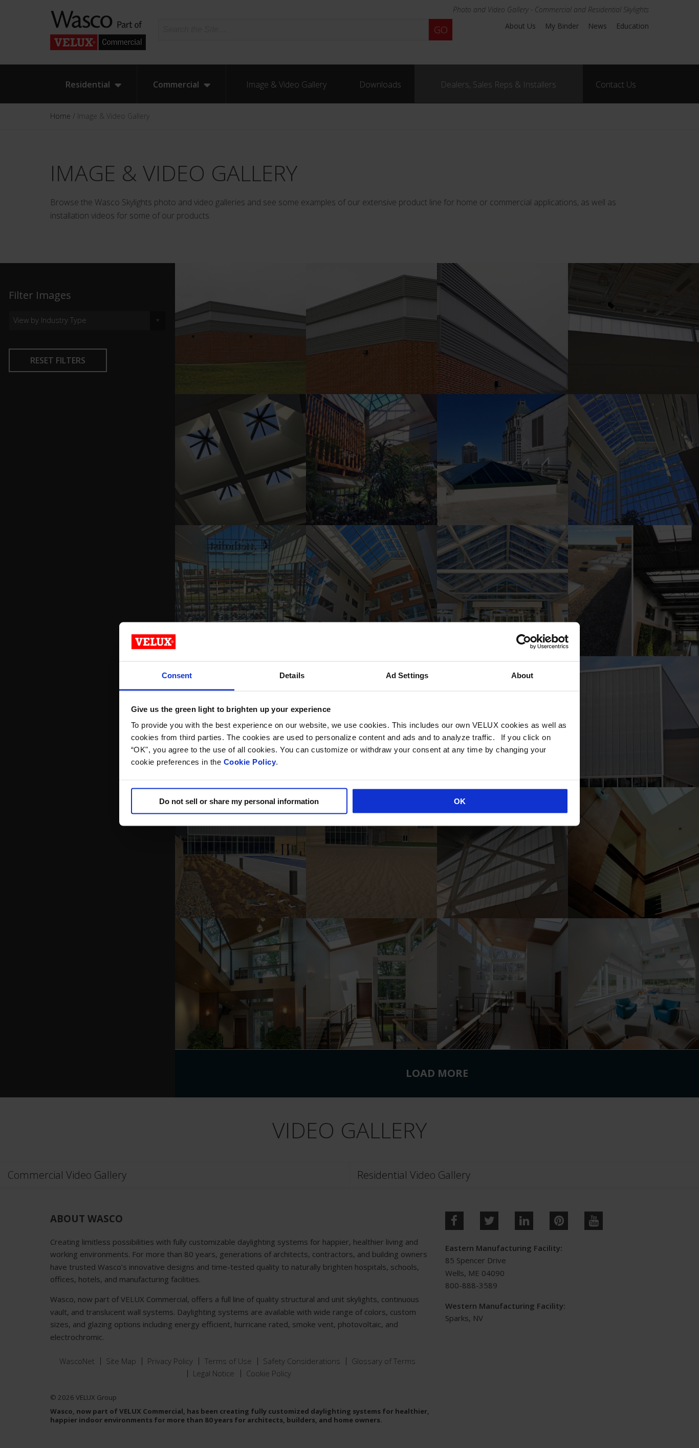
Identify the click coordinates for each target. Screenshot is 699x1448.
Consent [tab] (177, 675)
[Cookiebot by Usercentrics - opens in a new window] (524, 641)
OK (460, 800)
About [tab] (522, 675)
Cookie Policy (250, 762)
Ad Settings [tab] (407, 675)
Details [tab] (291, 675)
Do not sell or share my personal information (239, 800)
